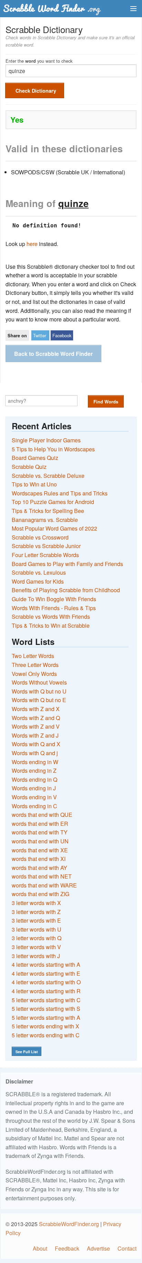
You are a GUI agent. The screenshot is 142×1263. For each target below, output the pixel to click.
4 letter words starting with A (46, 964)
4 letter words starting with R (46, 991)
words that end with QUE (42, 815)
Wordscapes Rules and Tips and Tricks (60, 493)
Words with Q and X (36, 744)
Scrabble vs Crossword (40, 537)
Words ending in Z (34, 770)
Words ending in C (34, 806)
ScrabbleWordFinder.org (69, 1224)
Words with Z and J (35, 735)
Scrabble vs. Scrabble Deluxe (48, 476)
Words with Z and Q (36, 718)
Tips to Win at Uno (34, 484)
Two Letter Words (33, 656)
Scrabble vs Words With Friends (51, 616)
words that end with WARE (44, 885)
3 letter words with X (36, 903)
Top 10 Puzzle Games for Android (53, 502)
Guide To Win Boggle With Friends (54, 599)
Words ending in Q (34, 779)
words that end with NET (42, 876)
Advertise (98, 1248)
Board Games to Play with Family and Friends (67, 564)
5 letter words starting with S (46, 1009)
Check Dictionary (36, 90)
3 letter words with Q (36, 938)
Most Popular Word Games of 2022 (54, 528)
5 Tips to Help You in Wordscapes (53, 449)
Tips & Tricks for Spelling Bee (48, 511)
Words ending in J (34, 788)
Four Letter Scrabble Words (45, 555)
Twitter (39, 335)
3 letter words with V (36, 947)
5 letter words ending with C (46, 1035)
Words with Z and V (36, 726)
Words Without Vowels (39, 682)
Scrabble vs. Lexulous (39, 572)
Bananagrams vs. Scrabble (45, 520)
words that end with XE (40, 850)
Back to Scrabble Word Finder (53, 354)
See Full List (27, 1051)
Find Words (105, 401)
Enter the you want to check (39, 60)
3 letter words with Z (36, 912)
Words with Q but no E (39, 700)
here (32, 244)
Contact (127, 1248)
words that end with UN (40, 841)
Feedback (67, 1248)
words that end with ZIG (40, 894)
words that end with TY (40, 832)
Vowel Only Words (34, 674)
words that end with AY (39, 868)
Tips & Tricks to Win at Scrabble (51, 625)
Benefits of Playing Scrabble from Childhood (66, 590)
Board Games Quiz (35, 458)
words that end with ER (40, 824)
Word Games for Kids (38, 581)
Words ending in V (34, 797)
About (40, 1248)
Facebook (61, 335)
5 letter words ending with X (45, 1026)
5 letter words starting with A (46, 1017)
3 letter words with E (36, 920)
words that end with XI (38, 859)
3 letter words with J (36, 956)
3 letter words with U (36, 929)
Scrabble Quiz (29, 467)
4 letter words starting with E (46, 973)
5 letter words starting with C (46, 1000)
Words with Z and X (36, 709)
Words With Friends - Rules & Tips (54, 608)
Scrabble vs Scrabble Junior (46, 546)
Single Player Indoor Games (46, 440)
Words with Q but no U (39, 691)
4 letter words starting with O (46, 982)
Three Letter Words (35, 665)
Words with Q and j (35, 753)
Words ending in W (35, 762)
